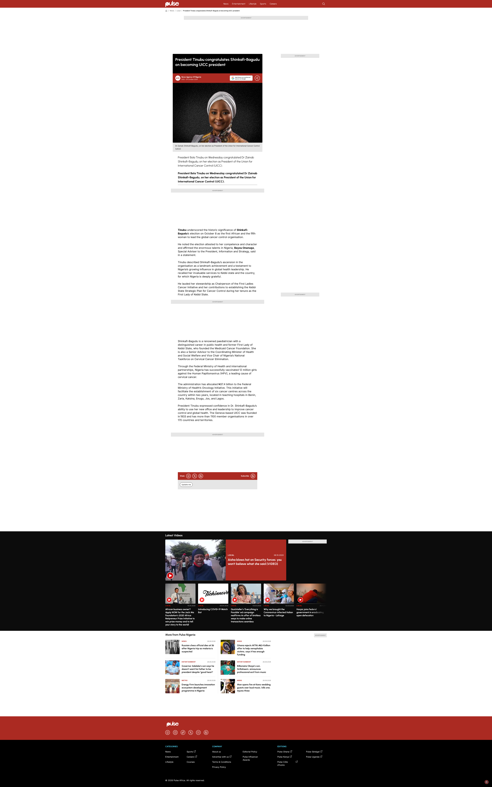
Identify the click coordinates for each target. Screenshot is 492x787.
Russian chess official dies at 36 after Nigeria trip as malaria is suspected (198, 648)
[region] (246, 606)
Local (179, 11)
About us (216, 751)
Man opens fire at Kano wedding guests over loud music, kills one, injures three (254, 687)
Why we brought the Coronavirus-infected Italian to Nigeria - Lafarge (278, 612)
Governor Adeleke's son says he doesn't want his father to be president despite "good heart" (198, 669)
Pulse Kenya (283, 757)
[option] (180, 606)
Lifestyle (252, 4)
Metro (185, 680)
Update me (186, 484)
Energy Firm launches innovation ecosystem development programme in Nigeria (198, 687)
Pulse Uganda (312, 757)
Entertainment (238, 4)
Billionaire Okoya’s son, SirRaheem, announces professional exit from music (251, 669)
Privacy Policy (219, 767)
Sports (263, 4)
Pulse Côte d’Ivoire (282, 763)
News (225, 4)
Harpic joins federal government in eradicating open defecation (310, 612)
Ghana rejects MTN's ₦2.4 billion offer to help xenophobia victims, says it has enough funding (253, 650)
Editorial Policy (250, 751)
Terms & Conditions (221, 762)
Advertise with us (220, 757)
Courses (191, 762)
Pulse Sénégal (313, 751)
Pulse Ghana (283, 751)
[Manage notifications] (487, 782)
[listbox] (246, 606)
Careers (273, 4)
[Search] (324, 4)
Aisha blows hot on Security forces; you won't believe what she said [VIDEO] (255, 562)
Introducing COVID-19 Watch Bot (213, 611)
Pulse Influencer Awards (250, 758)
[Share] (257, 78)
